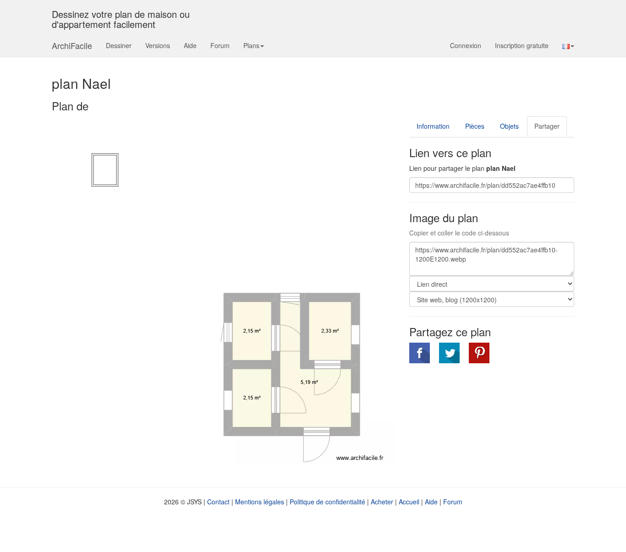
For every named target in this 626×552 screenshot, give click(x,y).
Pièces (474, 126)
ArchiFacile (72, 45)
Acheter (382, 501)
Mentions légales (259, 501)
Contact (218, 501)
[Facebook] (419, 353)
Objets (509, 126)
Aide (190, 45)
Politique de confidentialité (327, 501)
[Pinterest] (479, 353)
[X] (449, 353)
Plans (251, 45)
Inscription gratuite (522, 45)
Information (433, 126)
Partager (547, 126)
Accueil (409, 501)
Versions (157, 45)
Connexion (465, 45)
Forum (220, 45)
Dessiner (119, 45)
